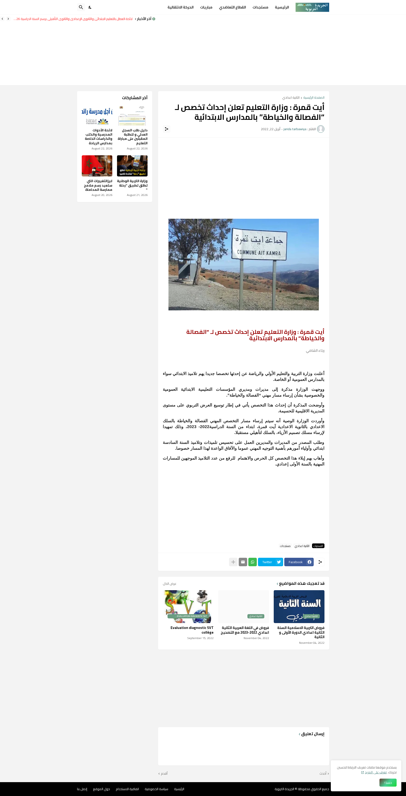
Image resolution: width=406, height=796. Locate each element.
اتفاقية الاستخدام (127, 789)
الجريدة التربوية (284, 789)
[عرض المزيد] (233, 562)
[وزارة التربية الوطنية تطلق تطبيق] (132, 165)
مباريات (206, 7)
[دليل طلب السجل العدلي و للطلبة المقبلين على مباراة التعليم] (132, 115)
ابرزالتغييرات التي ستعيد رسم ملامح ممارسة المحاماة (98, 185)
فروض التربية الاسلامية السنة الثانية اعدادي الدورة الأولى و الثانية (300, 632)
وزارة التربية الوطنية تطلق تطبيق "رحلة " (132, 185)
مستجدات (260, 7)
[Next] (2, 18)
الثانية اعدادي (291, 98)
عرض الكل (169, 583)
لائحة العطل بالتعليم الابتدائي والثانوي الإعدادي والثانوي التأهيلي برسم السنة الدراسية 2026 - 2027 (73, 19)
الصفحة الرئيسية (313, 98)
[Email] (243, 562)
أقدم (164, 773)
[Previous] (8, 18)
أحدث (323, 773)
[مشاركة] (166, 129)
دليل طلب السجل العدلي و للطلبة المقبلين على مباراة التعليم (133, 136)
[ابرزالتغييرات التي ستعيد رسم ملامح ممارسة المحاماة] (97, 165)
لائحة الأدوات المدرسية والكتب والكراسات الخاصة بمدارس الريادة (98, 136)
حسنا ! (388, 783)
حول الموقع (101, 789)
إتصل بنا (82, 789)
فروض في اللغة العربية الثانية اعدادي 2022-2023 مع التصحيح (245, 630)
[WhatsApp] (252, 562)
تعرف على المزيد (376, 772)
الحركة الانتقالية (181, 7)
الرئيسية (282, 7)
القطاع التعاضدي (232, 7)
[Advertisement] (281, 50)
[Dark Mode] (90, 7)
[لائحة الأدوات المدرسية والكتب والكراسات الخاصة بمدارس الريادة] (97, 115)
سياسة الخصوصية (156, 789)
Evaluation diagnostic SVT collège (192, 630)
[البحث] (81, 7)
